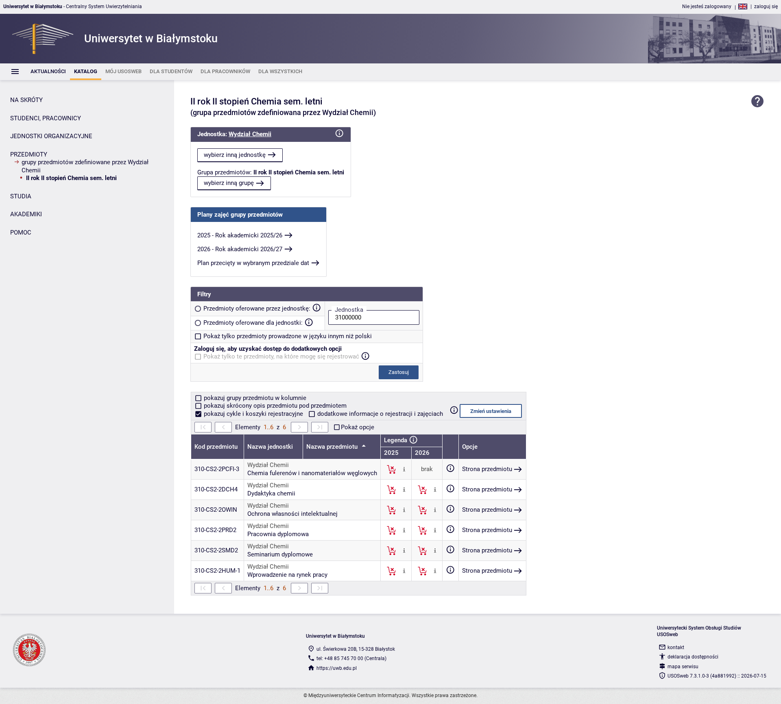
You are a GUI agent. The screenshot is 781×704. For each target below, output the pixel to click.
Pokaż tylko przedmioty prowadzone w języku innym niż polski (287, 336)
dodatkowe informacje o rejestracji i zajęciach (379, 413)
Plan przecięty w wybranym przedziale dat (253, 263)
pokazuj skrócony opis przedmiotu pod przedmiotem (274, 405)
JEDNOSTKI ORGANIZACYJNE (51, 136)
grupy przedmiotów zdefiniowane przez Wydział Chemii (85, 166)
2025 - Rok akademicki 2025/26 (239, 235)
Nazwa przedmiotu (332, 446)
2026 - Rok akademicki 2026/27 (239, 249)
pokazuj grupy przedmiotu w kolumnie (254, 398)
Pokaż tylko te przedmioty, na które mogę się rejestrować (281, 356)
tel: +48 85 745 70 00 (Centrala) (351, 658)
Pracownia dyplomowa (278, 534)
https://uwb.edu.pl (336, 668)
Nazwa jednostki (270, 446)
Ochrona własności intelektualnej (292, 513)
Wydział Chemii (250, 134)
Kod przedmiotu (216, 446)
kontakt (676, 647)
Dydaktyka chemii (271, 493)
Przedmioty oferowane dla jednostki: (253, 322)
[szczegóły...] (404, 469)
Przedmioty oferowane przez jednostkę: (257, 308)
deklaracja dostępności (693, 657)
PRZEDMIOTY (28, 154)
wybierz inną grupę (229, 183)
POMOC (20, 232)
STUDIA (20, 196)
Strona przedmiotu (487, 469)
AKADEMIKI (26, 214)
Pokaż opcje (357, 427)
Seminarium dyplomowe (280, 554)
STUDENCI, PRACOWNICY (45, 118)
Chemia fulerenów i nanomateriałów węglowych (312, 473)
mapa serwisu (683, 666)
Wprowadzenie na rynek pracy (287, 574)
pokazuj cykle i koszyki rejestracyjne (253, 413)
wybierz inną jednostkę (235, 155)
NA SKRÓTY (26, 100)
